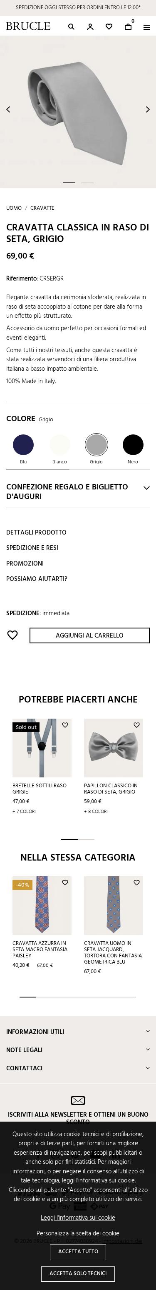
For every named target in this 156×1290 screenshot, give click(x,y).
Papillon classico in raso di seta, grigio (111, 789)
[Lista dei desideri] (109, 27)
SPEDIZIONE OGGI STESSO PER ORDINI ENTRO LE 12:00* (78, 7)
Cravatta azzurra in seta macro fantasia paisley (39, 949)
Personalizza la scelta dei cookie (78, 1234)
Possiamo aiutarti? (36, 579)
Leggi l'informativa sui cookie (78, 1218)
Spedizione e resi (32, 548)
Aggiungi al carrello (90, 636)
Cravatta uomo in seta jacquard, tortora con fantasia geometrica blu (113, 952)
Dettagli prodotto (36, 533)
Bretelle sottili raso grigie (39, 789)
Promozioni (25, 564)
